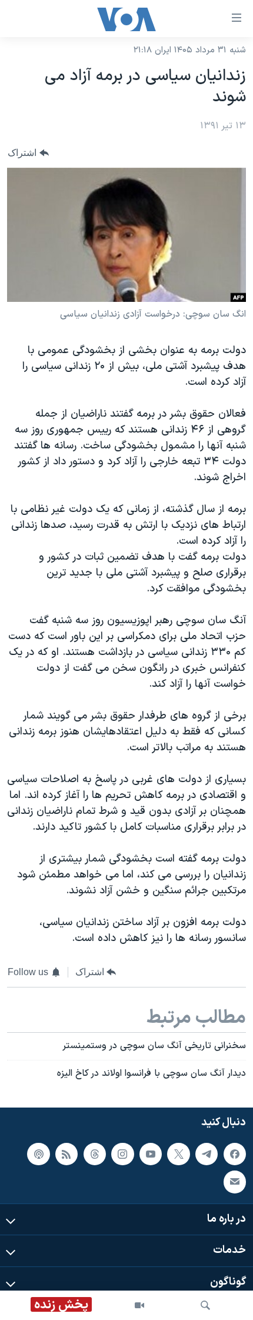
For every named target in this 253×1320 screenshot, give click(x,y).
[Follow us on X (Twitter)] (178, 1154)
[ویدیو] (139, 1305)
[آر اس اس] (66, 1154)
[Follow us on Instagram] (122, 1154)
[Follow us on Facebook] (235, 1154)
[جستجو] (205, 1305)
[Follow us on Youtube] (150, 1154)
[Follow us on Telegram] (206, 1154)
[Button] (28, 153)
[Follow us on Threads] (95, 1154)
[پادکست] (38, 1154)
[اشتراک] (235, 1182)
